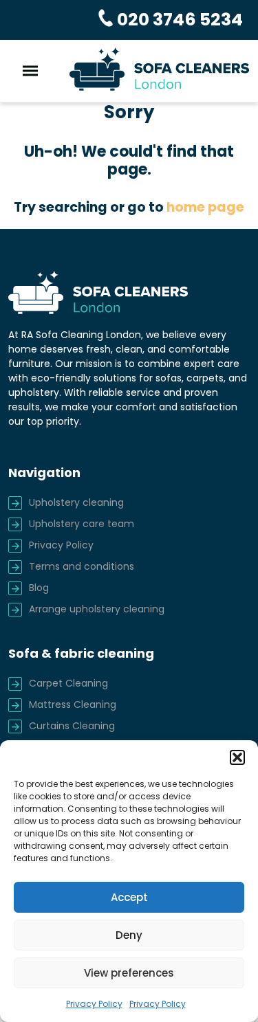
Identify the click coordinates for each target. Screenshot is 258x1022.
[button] (237, 757)
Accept (129, 897)
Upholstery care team (81, 524)
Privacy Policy (94, 1004)
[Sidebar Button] (30, 71)
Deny (129, 935)
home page (205, 207)
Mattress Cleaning (72, 704)
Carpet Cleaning (68, 683)
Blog (39, 588)
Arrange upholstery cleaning (96, 609)
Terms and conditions (81, 566)
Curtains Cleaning (72, 726)
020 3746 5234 (178, 20)
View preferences (129, 973)
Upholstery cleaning (76, 502)
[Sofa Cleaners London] (159, 69)
